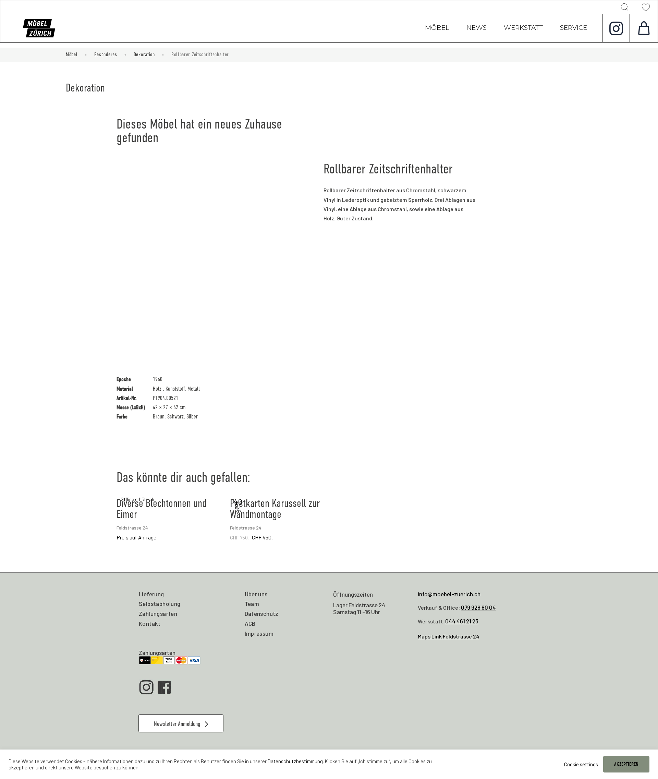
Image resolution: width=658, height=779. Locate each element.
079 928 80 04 (478, 607)
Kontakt (150, 623)
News (476, 28)
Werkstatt (523, 28)
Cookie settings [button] (581, 764)
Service (573, 28)
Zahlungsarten (158, 613)
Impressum (259, 633)
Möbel (437, 28)
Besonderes (105, 54)
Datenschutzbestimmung (295, 761)
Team (252, 603)
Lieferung (151, 594)
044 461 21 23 (461, 621)
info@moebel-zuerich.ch (449, 594)
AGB (250, 623)
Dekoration (144, 54)
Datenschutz (262, 613)
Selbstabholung (160, 603)
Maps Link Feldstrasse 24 (448, 636)
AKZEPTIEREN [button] (626, 764)
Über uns (256, 594)
